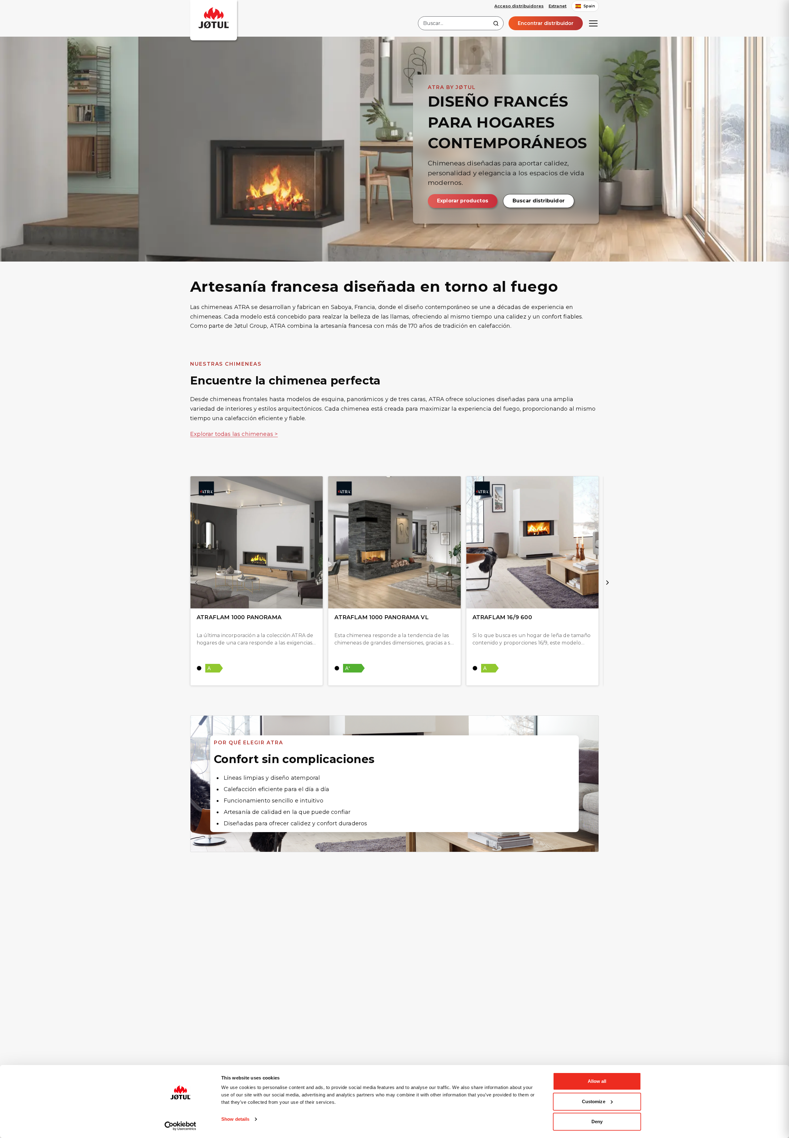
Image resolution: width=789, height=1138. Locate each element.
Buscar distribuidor (539, 201)
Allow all (597, 1081)
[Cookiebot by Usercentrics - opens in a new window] (180, 1126)
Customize (593, 1101)
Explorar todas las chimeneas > (234, 434)
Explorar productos (462, 201)
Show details (235, 1119)
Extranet (557, 5)
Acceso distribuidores (519, 5)
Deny (597, 1121)
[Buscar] (495, 23)
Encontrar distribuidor (546, 23)
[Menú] (593, 23)
